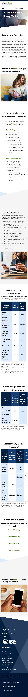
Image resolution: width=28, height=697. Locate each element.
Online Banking (19, 8)
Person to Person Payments (8, 669)
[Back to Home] (7, 3)
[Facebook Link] (2, 636)
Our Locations (6, 695)
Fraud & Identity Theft (7, 664)
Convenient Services (14, 550)
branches (16, 69)
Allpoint (14, 124)
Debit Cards (5, 656)
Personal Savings (6, 660)
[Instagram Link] (7, 636)
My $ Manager (5, 667)
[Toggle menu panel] (3, 8)
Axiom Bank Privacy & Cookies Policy (11, 682)
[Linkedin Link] (5, 636)
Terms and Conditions (7, 678)
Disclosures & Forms (7, 690)
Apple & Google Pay (6, 662)
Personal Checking (14, 530)
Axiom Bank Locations (7, 653)
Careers (4, 651)
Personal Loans (14, 543)
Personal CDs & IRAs (14, 536)
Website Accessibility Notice (9, 686)
